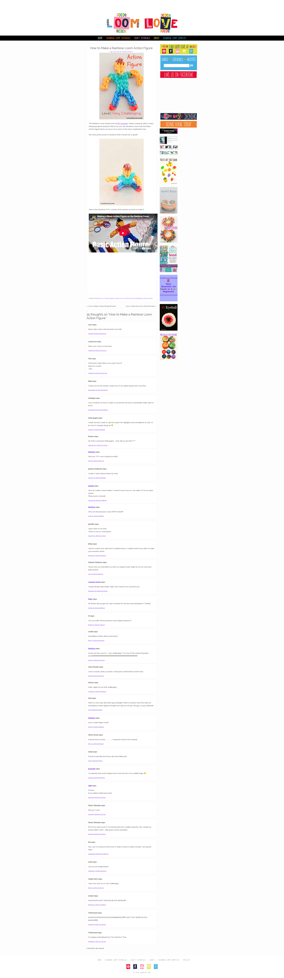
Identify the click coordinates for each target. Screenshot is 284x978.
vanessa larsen (94, 582)
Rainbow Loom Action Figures (105, 298)
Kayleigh (91, 769)
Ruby (90, 599)
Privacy (186, 960)
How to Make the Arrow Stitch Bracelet (141, 306)
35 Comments (148, 298)
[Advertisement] (139, 5)
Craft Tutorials (142, 38)
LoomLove (115, 51)
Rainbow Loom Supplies (174, 38)
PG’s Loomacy (122, 123)
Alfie (90, 785)
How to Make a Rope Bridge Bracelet (101, 306)
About (157, 38)
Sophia (91, 486)
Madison (91, 452)
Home (100, 38)
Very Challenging (137, 298)
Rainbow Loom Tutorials (118, 38)
